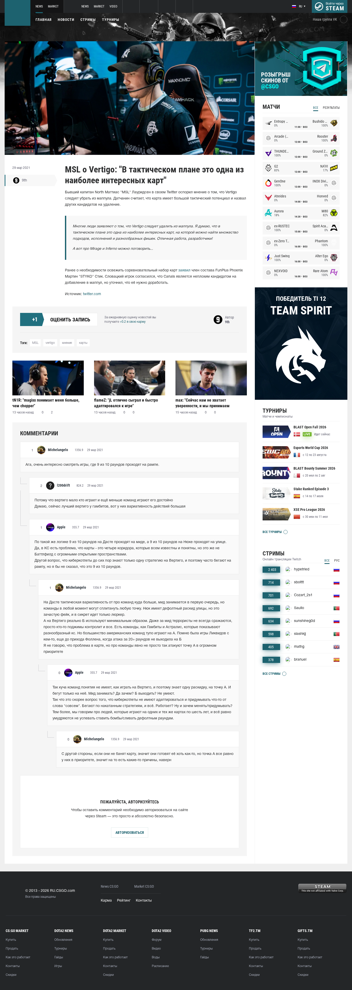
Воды (156, 957)
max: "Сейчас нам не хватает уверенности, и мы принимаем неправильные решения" (202, 403)
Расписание (160, 966)
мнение (67, 343)
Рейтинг (124, 900)
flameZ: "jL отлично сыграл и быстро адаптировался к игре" (126, 403)
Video (113, 6)
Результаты (331, 108)
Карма (106, 900)
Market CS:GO (144, 886)
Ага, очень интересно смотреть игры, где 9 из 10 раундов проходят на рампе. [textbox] (92, 465)
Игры (58, 966)
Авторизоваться (129, 832)
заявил (184, 270)
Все (315, 108)
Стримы (88, 20)
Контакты (144, 900)
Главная (44, 20)
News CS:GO (109, 886)
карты (83, 343)
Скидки (11, 975)
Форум (156, 939)
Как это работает (18, 957)
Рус (337, 560)
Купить (11, 939)
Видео (156, 948)
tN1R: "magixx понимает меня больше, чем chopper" (45, 403)
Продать (12, 948)
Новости (66, 20)
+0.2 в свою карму (133, 321)
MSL (35, 343)
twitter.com (92, 294)
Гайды (58, 957)
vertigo (50, 343)
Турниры (110, 20)
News (39, 6)
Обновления (63, 939)
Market (53, 6)
